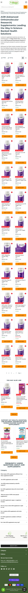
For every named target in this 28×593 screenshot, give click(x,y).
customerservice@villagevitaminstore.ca (9, 562)
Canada (13, 574)
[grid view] (22, 57)
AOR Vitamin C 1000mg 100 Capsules (20, 358)
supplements (11, 51)
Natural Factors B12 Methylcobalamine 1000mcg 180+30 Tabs (21, 398)
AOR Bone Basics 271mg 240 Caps (6, 229)
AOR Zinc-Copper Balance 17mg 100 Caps (6, 76)
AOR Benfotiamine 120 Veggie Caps (20, 204)
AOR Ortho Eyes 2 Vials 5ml (19, 256)
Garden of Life (3, 446)
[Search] (25, 7)
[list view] (25, 57)
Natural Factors (19, 400)
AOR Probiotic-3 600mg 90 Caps (19, 332)
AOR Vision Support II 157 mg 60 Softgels (20, 306)
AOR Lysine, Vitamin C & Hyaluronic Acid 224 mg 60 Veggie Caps (7, 306)
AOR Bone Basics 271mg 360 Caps (19, 102)
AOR (2, 78)
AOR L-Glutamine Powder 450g (6, 256)
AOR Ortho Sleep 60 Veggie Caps (6, 281)
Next (19, 373)
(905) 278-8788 (10, 560)
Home (2, 11)
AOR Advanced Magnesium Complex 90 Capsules (6, 154)
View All (14, 414)
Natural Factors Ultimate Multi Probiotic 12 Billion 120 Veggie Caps (22, 442)
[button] (24, 589)
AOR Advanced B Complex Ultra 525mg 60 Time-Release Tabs (7, 128)
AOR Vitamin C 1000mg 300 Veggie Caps (20, 230)
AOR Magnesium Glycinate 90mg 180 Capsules (20, 128)
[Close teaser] (22, 587)
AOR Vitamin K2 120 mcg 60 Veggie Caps (7, 179)
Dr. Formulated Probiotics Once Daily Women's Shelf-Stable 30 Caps (7, 443)
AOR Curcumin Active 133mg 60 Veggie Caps (20, 179)
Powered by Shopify (14, 590)
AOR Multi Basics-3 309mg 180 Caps (6, 204)
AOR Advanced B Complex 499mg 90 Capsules (20, 76)
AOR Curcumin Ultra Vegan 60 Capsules (6, 332)
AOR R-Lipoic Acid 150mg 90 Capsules (6, 358)
